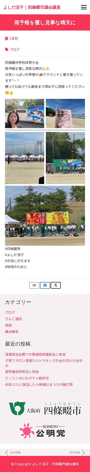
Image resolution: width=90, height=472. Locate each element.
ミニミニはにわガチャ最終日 (27, 378)
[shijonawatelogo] (45, 408)
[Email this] (34, 285)
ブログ (10, 312)
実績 (8, 325)
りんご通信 (13, 318)
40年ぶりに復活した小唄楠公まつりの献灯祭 (39, 384)
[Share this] (45, 285)
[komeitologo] (45, 431)
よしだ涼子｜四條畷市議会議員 (55, 463)
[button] (83, 7)
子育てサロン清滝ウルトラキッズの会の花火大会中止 (43, 363)
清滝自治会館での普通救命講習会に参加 (35, 354)
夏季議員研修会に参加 (22, 371)
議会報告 (11, 331)
